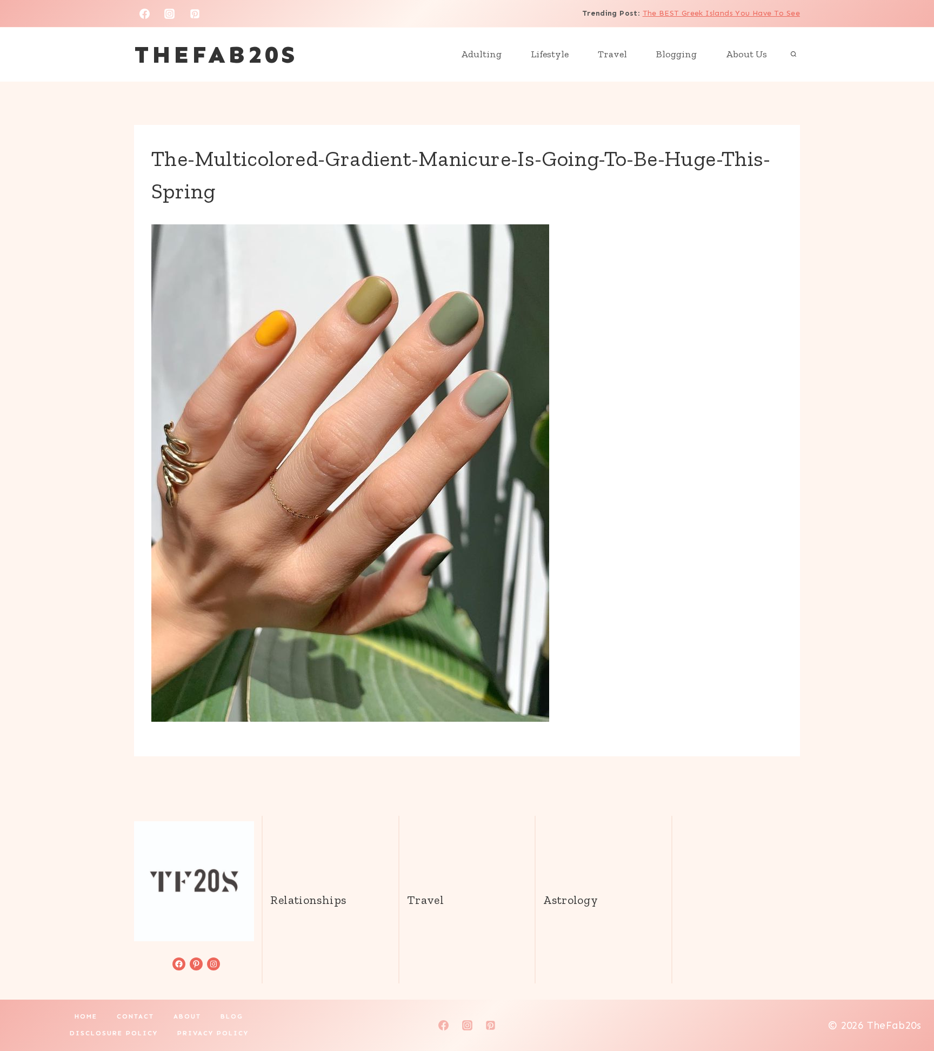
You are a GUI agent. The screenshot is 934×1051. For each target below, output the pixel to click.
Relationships (308, 900)
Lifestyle (550, 54)
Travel (612, 54)
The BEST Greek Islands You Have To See (721, 13)
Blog (232, 1016)
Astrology (570, 900)
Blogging (676, 54)
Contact (135, 1016)
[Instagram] (169, 13)
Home (86, 1016)
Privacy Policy (213, 1033)
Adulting (481, 54)
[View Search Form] (793, 54)
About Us (746, 54)
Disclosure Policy (114, 1033)
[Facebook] (144, 13)
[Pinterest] (195, 13)
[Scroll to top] (907, 1008)
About (187, 1016)
